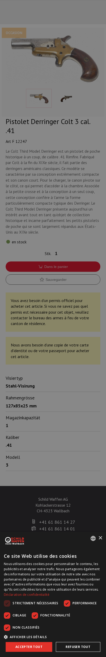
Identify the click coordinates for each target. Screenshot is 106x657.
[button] (53, 637)
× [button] (100, 538)
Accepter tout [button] (28, 647)
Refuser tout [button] (78, 647)
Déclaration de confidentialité (26, 594)
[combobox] (93, 538)
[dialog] (53, 594)
